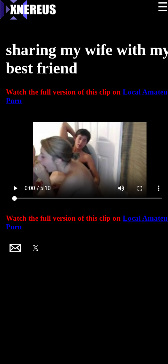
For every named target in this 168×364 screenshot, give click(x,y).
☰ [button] (162, 6)
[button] (15, 248)
